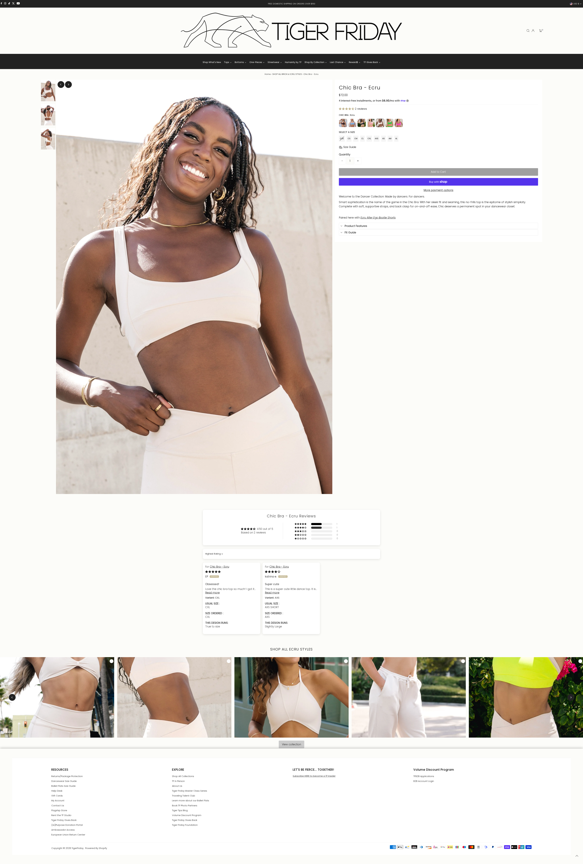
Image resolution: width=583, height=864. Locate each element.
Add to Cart (438, 172)
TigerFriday (78, 848)
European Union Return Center (68, 834)
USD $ (576, 3)
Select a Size (347, 132)
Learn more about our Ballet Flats (190, 800)
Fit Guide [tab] (350, 232)
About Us (177, 786)
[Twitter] (13, 3)
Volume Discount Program (186, 815)
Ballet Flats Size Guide (63, 786)
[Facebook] (1, 3)
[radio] (343, 123)
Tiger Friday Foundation (185, 825)
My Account (57, 800)
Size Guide (349, 147)
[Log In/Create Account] (533, 30)
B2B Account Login (423, 781)
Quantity (344, 154)
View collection (291, 744)
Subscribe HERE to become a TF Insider (314, 775)
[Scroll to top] (577, 856)
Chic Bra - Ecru (219, 567)
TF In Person (178, 781)
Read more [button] (212, 592)
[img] (213, 572)
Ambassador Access (63, 829)
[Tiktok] (9, 3)
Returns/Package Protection (67, 776)
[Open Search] (528, 30)
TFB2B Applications (423, 776)
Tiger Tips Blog (180, 810)
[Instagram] (5, 3)
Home (268, 74)
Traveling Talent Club (183, 795)
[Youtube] (18, 3)
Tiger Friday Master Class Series (189, 790)
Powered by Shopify (96, 848)
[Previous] (61, 84)
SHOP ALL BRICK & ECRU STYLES (287, 74)
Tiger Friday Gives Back (64, 820)
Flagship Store (59, 810)
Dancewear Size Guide (64, 781)
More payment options (438, 190)
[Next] (68, 84)
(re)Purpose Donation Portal (67, 825)
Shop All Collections (183, 776)
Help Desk (56, 790)
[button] (347, 109)
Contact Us (57, 805)
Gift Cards (57, 795)
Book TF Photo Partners (184, 805)
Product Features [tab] (356, 226)
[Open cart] (540, 30)
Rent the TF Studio (61, 815)
